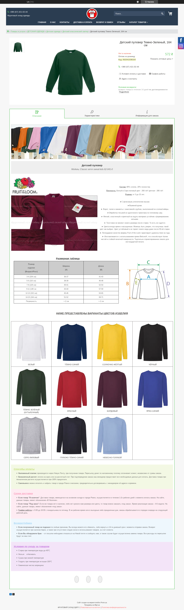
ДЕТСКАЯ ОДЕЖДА (35, 31)
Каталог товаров (137, 22)
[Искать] (162, 14)
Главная (42, 22)
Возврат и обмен (104, 22)
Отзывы (121, 22)
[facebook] (10, 595)
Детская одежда (53, 31)
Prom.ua (104, 603)
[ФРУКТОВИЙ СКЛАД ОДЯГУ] (92, 13)
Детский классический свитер (75, 31)
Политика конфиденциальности (114, 607)
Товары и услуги (18, 31)
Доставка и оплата (82, 22)
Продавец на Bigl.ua (92, 605)
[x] (13, 595)
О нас (53, 22)
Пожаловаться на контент (90, 607)
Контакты (64, 22)
